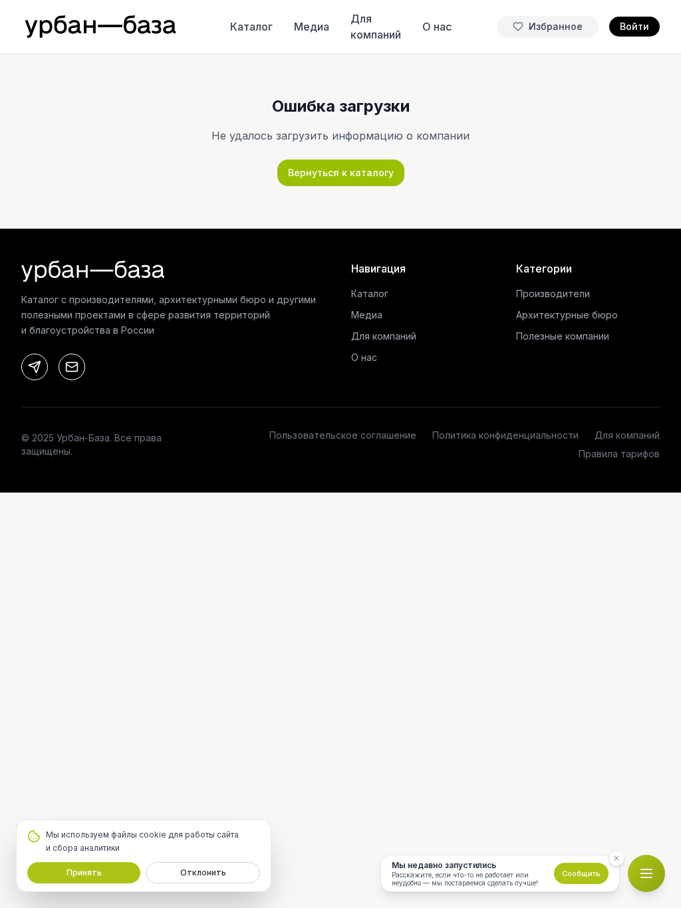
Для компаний (383, 336)
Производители (553, 293)
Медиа (366, 314)
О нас (364, 357)
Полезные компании (562, 336)
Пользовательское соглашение (342, 435)
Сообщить (581, 873)
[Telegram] (34, 367)
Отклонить (203, 872)
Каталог (369, 293)
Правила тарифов (619, 453)
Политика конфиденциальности (505, 435)
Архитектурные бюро (567, 314)
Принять (84, 872)
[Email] (72, 367)
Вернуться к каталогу (341, 172)
